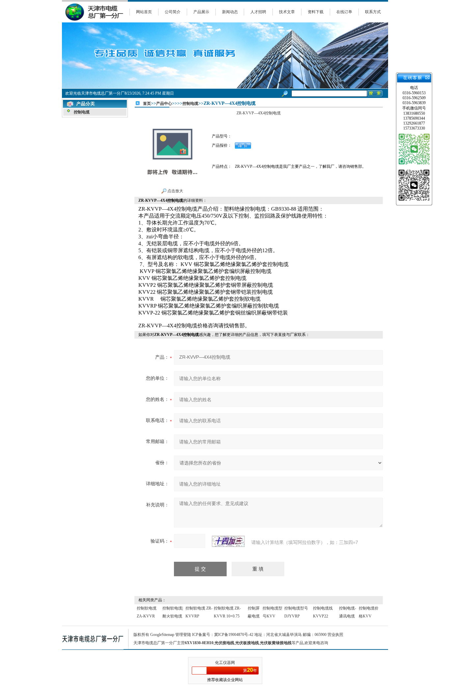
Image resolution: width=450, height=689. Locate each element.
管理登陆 (183, 634)
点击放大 (174, 191)
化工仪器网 (225, 662)
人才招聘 (258, 12)
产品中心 (164, 103)
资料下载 (315, 12)
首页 (147, 103)
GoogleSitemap (162, 634)
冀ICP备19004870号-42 (233, 634)
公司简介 (173, 12)
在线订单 (344, 12)
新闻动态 (230, 12)
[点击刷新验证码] (228, 541)
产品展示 (201, 12)
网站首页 (144, 12)
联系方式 (373, 12)
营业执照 (335, 634)
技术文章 (287, 12)
